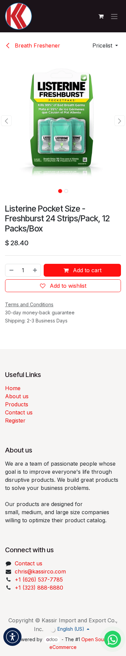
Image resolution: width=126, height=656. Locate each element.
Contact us (19, 412)
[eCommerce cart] (101, 16)
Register (15, 420)
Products (16, 404)
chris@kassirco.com (41, 571)
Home (12, 388)
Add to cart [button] (86, 270)
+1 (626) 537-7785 (39, 579)
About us (17, 396)
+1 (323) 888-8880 (39, 587)
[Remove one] (11, 270)
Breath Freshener (36, 45)
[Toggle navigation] (114, 16)
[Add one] (35, 270)
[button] (105, 45)
